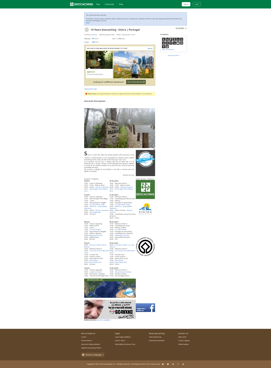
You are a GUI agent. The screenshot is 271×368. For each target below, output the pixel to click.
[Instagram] (173, 364)
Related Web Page (90, 89)
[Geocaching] (81, 4)
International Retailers (157, 341)
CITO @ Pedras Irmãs (97, 204)
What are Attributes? (168, 50)
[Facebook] (163, 364)
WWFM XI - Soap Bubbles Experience (95, 207)
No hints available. (103, 320)
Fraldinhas (94, 35)
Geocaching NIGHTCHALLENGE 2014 (92, 261)
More (88, 23)
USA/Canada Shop (155, 337)
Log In (197, 4)
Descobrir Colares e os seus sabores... (122, 246)
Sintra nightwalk (95, 212)
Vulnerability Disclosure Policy (125, 344)
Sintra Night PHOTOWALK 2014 (96, 190)
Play (98, 4)
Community (109, 4)
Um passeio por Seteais (123, 272)
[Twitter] (178, 364)
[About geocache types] (86, 29)
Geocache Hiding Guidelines (90, 344)
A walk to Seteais (96, 272)
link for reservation (101, 210)
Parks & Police (120, 341)
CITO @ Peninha (95, 229)
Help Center (182, 337)
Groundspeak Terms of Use (140, 364)
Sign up (186, 4)
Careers (83, 337)
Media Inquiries (183, 344)
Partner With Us (86, 341)
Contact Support (184, 341)
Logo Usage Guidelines (123, 337)
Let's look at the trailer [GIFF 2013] (97, 252)
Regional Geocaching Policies (91, 348)
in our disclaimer (146, 94)
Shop (121, 4)
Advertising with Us (174, 55)
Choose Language (93, 354)
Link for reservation (102, 187)
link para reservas (126, 187)
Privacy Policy (155, 364)
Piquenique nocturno (95, 235)
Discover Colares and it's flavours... (95, 246)
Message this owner (108, 35)
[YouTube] (168, 364)
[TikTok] (183, 364)
